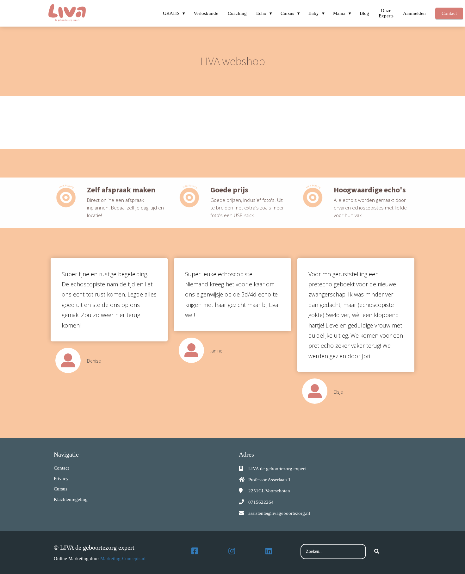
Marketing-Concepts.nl (123, 558)
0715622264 (261, 502)
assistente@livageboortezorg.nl (279, 513)
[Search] (376, 551)
